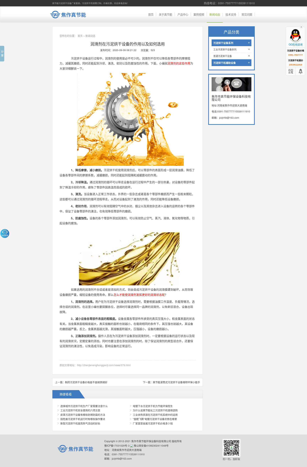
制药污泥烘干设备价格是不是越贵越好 (86, 382)
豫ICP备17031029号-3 (117, 445)
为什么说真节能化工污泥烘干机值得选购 (155, 410)
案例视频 (198, 14)
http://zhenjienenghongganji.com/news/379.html (104, 365)
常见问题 (246, 14)
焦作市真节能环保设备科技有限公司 (71, 15)
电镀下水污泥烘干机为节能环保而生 (153, 406)
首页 (151, 14)
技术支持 (230, 14)
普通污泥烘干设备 (222, 56)
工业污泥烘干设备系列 (224, 49)
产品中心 (182, 14)
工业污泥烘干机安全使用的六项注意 (80, 410)
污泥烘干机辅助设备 (224, 62)
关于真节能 (165, 14)
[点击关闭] (301, 27)
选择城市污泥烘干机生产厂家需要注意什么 (84, 406)
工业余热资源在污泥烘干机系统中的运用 (155, 414)
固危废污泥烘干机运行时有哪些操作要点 (82, 419)
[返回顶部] (300, 71)
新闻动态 (214, 14)
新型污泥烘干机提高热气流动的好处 (80, 423)
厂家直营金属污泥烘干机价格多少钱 (153, 423)
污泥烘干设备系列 (223, 43)
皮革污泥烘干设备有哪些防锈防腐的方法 (82, 414)
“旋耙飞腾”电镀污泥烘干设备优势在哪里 (155, 419)
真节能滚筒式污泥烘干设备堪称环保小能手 (176, 382)
